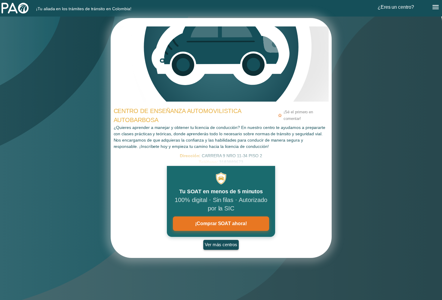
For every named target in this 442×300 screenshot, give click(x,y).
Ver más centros (221, 244)
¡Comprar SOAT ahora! (221, 223)
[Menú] (435, 7)
